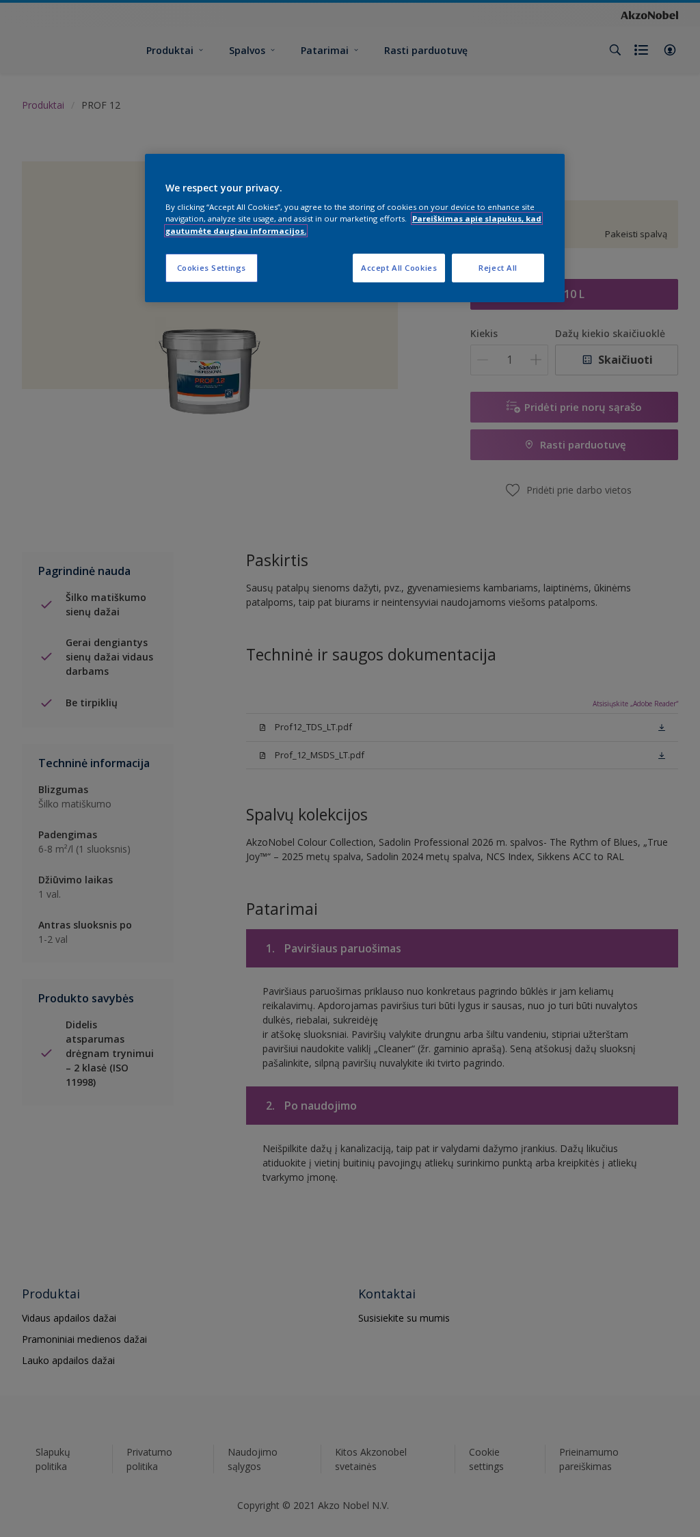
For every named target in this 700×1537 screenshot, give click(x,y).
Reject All (498, 268)
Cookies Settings (211, 268)
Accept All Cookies (399, 268)
